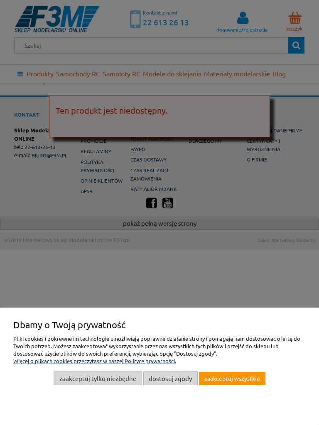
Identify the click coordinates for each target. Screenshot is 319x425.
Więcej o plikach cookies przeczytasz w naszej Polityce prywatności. (94, 360)
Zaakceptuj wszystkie (232, 378)
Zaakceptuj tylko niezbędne (97, 378)
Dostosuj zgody (170, 378)
